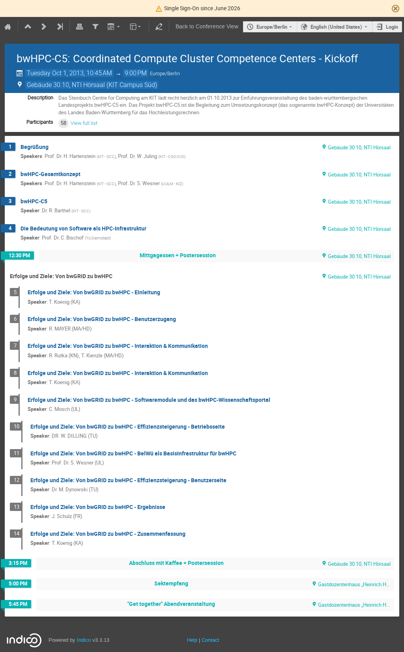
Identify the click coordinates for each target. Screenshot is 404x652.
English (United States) (336, 26)
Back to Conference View (207, 26)
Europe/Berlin (271, 26)
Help (192, 640)
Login (392, 26)
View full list (84, 123)
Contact (210, 640)
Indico (84, 640)
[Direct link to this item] (54, 147)
